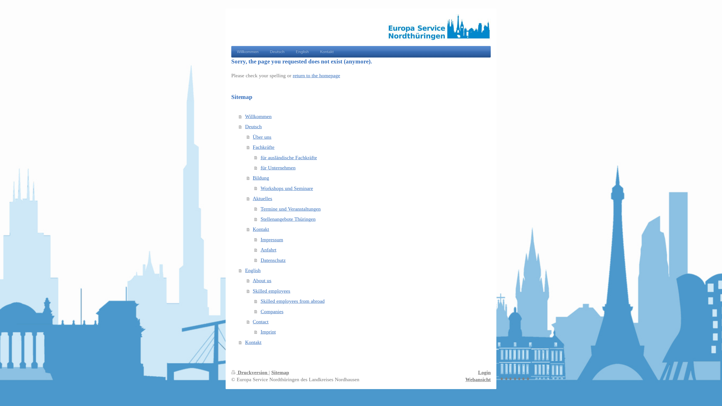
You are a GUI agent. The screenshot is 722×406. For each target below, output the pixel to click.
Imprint (268, 332)
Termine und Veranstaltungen (291, 209)
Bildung (261, 178)
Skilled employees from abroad (293, 301)
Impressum (272, 239)
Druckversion (252, 372)
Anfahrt (268, 250)
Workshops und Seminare (287, 188)
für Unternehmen (278, 168)
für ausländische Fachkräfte (289, 157)
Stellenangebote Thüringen (288, 219)
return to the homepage (316, 75)
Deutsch (253, 126)
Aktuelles (262, 198)
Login (484, 372)
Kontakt (261, 229)
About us (262, 280)
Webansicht (478, 379)
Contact (260, 322)
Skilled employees (271, 291)
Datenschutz (273, 260)
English (253, 270)
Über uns (262, 137)
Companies (272, 311)
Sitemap (280, 372)
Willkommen (258, 116)
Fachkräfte (263, 147)
